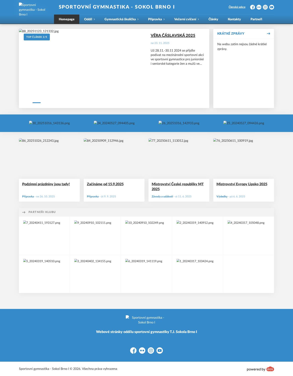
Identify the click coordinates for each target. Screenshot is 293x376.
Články (213, 19)
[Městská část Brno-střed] (44, 236)
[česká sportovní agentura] (146, 274)
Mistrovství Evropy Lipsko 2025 (241, 184)
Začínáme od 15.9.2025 (105, 184)
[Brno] (197, 236)
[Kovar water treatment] (44, 274)
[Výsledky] (49, 123)
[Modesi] (95, 274)
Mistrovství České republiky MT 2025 (178, 187)
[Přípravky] (243, 123)
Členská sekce (237, 7)
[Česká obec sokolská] (95, 236)
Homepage (67, 19)
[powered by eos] (260, 368)
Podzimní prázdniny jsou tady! (46, 184)
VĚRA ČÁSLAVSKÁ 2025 (173, 36)
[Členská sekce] (114, 123)
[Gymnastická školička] (179, 123)
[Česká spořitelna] (197, 274)
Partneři (256, 19)
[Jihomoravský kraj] (248, 236)
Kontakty (234, 19)
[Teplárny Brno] (146, 236)
